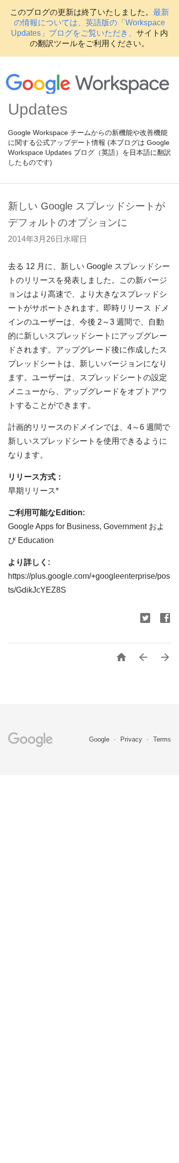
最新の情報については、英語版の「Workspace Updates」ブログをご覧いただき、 (90, 22)
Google (100, 739)
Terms (162, 739)
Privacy (132, 739)
